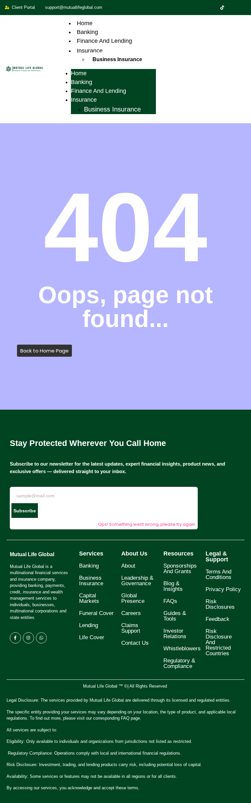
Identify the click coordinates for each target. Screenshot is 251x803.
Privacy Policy (223, 589)
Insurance (90, 50)
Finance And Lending (104, 41)
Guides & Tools (174, 616)
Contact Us (135, 643)
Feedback (217, 619)
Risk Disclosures (220, 604)
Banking (87, 32)
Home (84, 23)
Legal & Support (217, 556)
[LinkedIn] (233, 7)
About (128, 566)
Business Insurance (117, 59)
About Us (134, 553)
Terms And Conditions (218, 574)
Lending (88, 625)
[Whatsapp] (41, 637)
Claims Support (130, 628)
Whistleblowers (182, 648)
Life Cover (91, 637)
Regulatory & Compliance (179, 663)
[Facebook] (211, 7)
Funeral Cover (96, 613)
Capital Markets (89, 598)
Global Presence (132, 598)
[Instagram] (244, 7)
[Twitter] (222, 7)
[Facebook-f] (15, 637)
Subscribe (24, 510)
